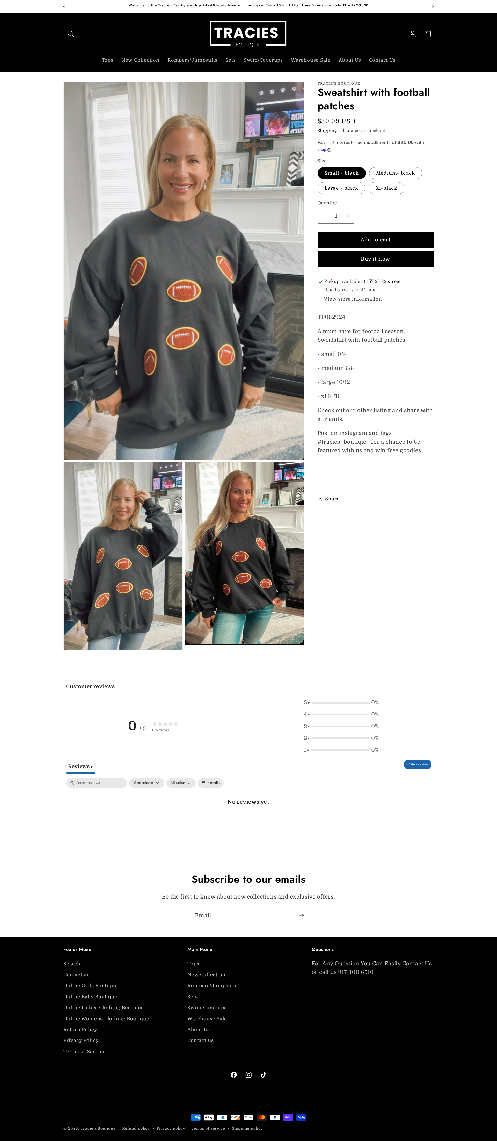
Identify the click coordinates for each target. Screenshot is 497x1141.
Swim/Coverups (206, 1007)
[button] (70, 34)
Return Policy (80, 1029)
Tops (193, 963)
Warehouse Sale (207, 1018)
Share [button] (332, 499)
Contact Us (200, 1040)
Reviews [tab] (80, 766)
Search (72, 963)
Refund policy (136, 1128)
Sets (192, 996)
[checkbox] (211, 783)
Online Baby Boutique (90, 996)
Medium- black (395, 173)
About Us (198, 1029)
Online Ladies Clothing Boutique (103, 1007)
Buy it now (375, 259)
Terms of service (208, 1128)
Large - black (342, 188)
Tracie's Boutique (98, 1128)
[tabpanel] (248, 818)
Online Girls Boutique (90, 985)
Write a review (417, 764)
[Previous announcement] (64, 6)
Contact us (76, 974)
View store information (353, 299)
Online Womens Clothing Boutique (106, 1018)
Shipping (327, 130)
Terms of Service (84, 1051)
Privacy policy (171, 1128)
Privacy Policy (81, 1040)
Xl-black (386, 188)
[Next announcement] (433, 6)
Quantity (327, 202)
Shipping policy (247, 1128)
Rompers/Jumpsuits (212, 985)
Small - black (342, 173)
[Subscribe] (301, 916)
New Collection (206, 974)
